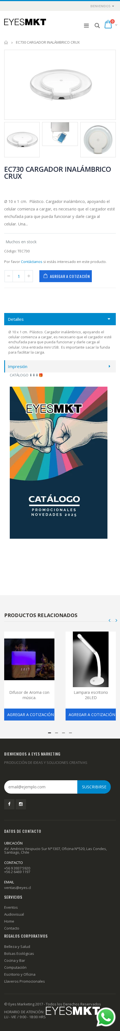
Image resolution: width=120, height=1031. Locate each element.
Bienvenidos (100, 6)
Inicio (6, 42)
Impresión (17, 366)
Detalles (16, 319)
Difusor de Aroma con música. (29, 695)
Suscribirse (94, 786)
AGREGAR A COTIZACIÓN (70, 276)
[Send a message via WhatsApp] (106, 1017)
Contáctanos (31, 261)
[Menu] (86, 25)
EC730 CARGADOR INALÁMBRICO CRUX (57, 172)
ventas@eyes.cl (17, 887)
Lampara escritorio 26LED (91, 695)
